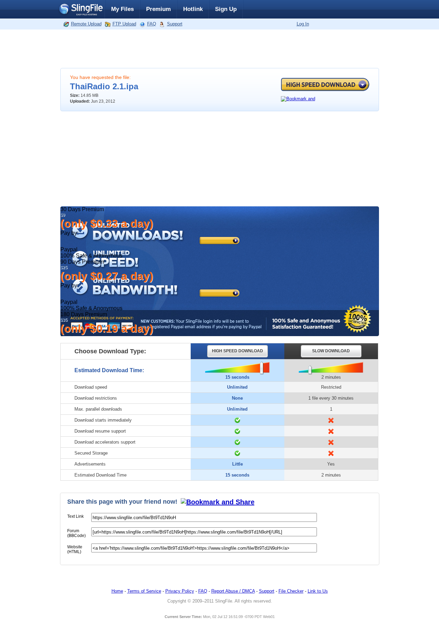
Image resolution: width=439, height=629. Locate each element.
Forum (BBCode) (76, 533)
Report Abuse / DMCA (233, 591)
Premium (158, 9)
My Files (122, 9)
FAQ (151, 23)
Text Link (75, 516)
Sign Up (226, 9)
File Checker (291, 591)
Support (174, 23)
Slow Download (331, 350)
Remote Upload (86, 23)
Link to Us (318, 591)
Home (117, 591)
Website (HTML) (74, 549)
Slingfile (81, 9)
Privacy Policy (179, 591)
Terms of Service (144, 591)
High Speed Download (325, 84)
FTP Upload (124, 23)
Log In (303, 23)
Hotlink (193, 9)
